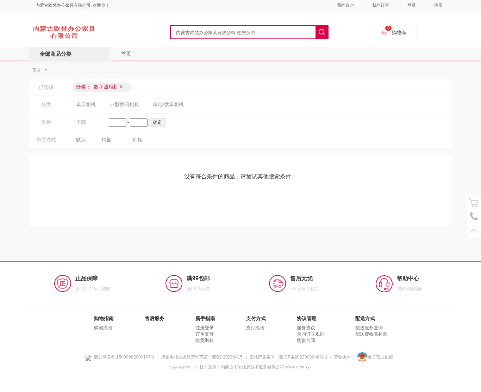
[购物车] (474, 203)
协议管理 (307, 318)
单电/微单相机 (168, 104)
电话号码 (474, 216)
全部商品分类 (55, 54)
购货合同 (306, 340)
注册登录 (204, 327)
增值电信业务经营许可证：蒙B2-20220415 (202, 357)
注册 (438, 5)
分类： (99, 87)
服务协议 (306, 327)
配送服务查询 (369, 327)
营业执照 (342, 357)
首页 (126, 54)
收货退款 (204, 340)
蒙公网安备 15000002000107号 (124, 357)
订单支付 (204, 334)
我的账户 (345, 5)
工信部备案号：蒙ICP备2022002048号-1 (288, 357)
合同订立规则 (310, 334)
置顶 (474, 230)
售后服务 (154, 318)
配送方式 (365, 318)
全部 (81, 122)
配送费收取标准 (371, 334)
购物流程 (103, 327)
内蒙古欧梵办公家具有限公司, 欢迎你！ (73, 5)
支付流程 (255, 327)
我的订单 (380, 5)
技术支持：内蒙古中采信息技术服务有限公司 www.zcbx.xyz (256, 367)
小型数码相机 (124, 104)
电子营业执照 (380, 357)
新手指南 (205, 318)
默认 (81, 139)
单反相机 (86, 104)
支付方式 (256, 318)
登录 (411, 5)
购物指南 (104, 318)
